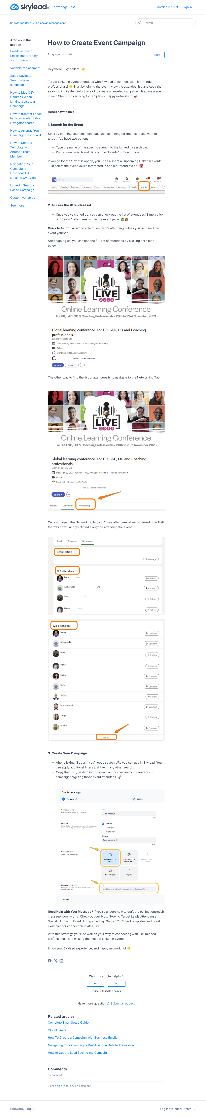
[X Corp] (55, 961)
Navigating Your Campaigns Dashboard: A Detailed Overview (23, 171)
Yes (96, 983)
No (116, 983)
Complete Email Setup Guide (68, 1022)
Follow (156, 54)
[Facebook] (50, 961)
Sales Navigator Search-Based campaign (21, 80)
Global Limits (57, 1030)
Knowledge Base (20, 23)
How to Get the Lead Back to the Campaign (78, 1053)
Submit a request (167, 7)
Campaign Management (51, 23)
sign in (61, 1085)
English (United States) (176, 1109)
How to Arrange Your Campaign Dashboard (25, 133)
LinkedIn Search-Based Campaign (22, 187)
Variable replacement (25, 68)
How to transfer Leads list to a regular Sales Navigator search (26, 118)
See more (17, 205)
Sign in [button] (187, 7)
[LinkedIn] (61, 961)
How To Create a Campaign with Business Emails (82, 1037)
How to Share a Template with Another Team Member (21, 149)
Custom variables (22, 197)
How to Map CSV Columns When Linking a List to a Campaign (22, 99)
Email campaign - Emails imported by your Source (24, 55)
